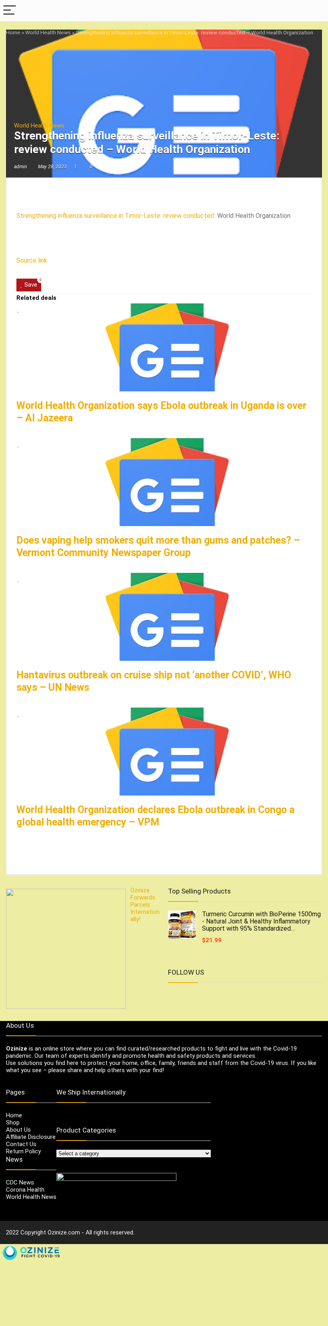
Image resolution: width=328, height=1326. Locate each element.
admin (20, 166)
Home (13, 32)
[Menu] (9, 10)
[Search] (315, 10)
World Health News (48, 32)
